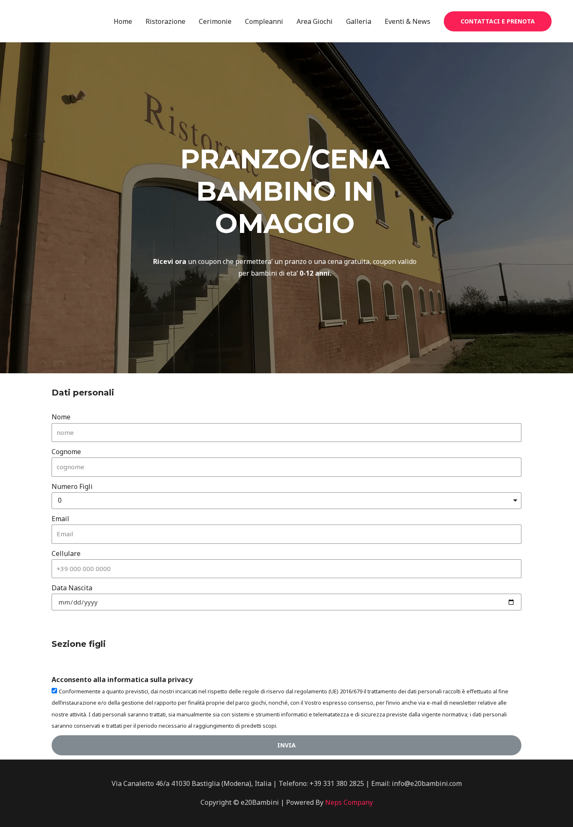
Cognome (66, 451)
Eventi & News (407, 21)
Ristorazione (165, 21)
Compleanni (264, 21)
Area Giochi (315, 21)
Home (123, 21)
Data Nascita (72, 587)
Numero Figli (72, 486)
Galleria (358, 21)
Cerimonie (215, 21)
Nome (61, 416)
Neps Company (349, 802)
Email (60, 518)
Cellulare (66, 553)
